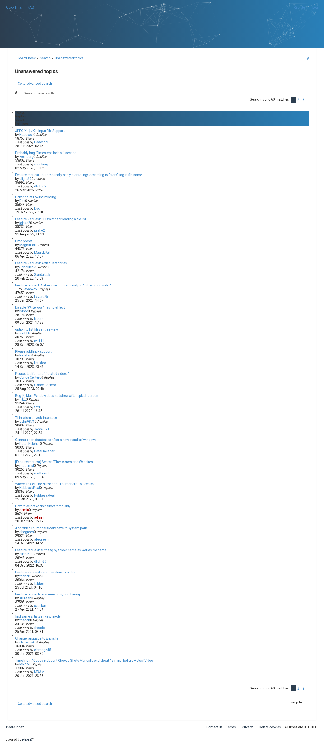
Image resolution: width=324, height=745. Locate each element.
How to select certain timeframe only (42, 506)
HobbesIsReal (29, 488)
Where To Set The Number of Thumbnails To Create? (54, 484)
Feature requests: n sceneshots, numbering (47, 594)
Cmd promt (23, 241)
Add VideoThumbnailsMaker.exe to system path (51, 528)
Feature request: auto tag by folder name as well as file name (60, 550)
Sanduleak (27, 267)
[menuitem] (29, 7)
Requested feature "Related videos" (42, 373)
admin (24, 510)
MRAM (24, 664)
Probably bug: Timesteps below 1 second (45, 153)
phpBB (27, 739)
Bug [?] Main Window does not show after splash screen (56, 396)
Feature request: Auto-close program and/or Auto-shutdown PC (63, 285)
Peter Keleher (29, 443)
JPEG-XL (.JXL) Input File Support (40, 131)
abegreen (26, 532)
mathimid (26, 466)
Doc (22, 201)
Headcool (26, 134)
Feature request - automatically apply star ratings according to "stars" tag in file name (78, 175)
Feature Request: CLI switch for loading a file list (50, 219)
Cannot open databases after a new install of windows (56, 440)
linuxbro (25, 355)
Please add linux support (33, 351)
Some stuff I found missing (35, 197)
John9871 (27, 421)
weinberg (26, 157)
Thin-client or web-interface (36, 418)
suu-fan (25, 598)
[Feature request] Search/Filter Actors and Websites (54, 462)
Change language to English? (36, 638)
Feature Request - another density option (45, 572)
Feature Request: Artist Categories (41, 263)
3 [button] (303, 100)
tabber (24, 576)
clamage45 (27, 642)
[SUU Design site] (162, 18)
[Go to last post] (50, 142)
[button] (307, 99)
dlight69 (25, 179)
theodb (24, 620)
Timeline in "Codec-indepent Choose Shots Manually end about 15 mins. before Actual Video (84, 660)
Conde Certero (30, 377)
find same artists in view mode (38, 616)
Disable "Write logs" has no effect (40, 307)
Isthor (23, 311)
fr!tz (22, 399)
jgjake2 (24, 223)
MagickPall (27, 245)
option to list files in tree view (36, 329)
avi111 (24, 333)
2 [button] (298, 100)
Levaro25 (30, 289)
